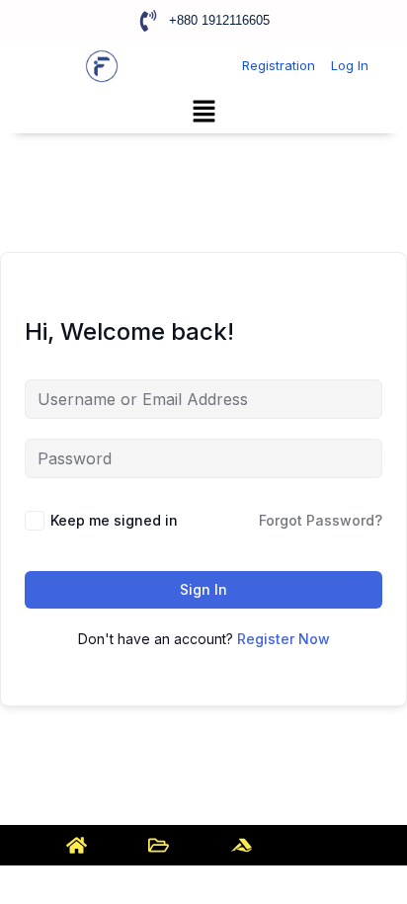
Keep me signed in (114, 520)
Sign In (203, 589)
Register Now (283, 638)
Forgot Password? (320, 520)
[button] (203, 112)
